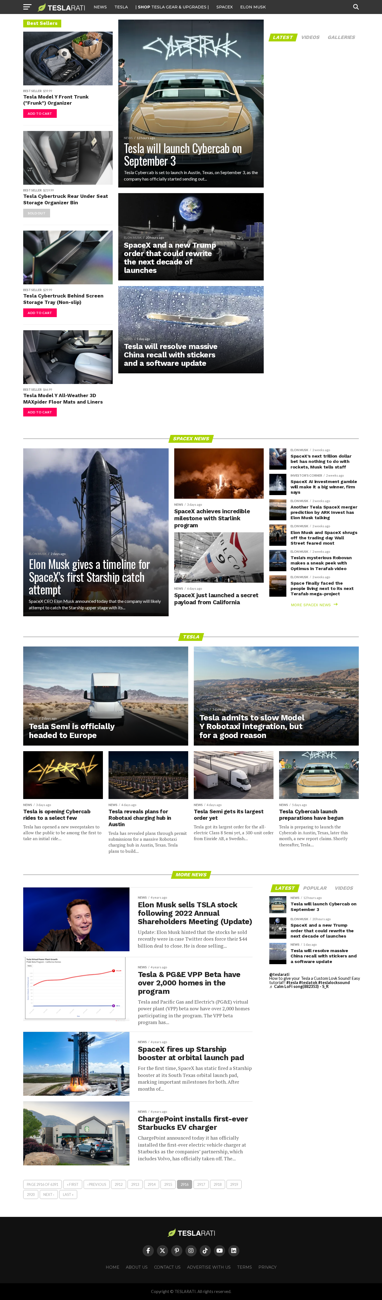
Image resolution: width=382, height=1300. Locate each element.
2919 (234, 1184)
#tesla (292, 982)
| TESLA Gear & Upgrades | (172, 7)
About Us (137, 1267)
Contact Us (167, 1267)
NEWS (100, 7)
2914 (151, 1184)
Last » (68, 1194)
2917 (201, 1184)
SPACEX (224, 7)
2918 (217, 1184)
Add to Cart (40, 113)
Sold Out (37, 213)
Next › (48, 1194)
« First (73, 1184)
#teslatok (308, 982)
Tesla (121, 7)
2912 (118, 1184)
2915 (168, 1184)
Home (112, 1267)
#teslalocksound (334, 982)
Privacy (267, 1267)
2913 (135, 1184)
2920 (31, 1194)
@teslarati (279, 974)
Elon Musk (253, 7)
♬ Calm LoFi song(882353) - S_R (299, 986)
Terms (244, 1267)
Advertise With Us (209, 1267)
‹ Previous (96, 1184)
